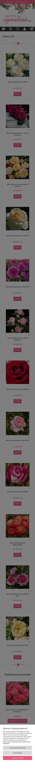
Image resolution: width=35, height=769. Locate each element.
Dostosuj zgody (17, 753)
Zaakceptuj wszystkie (17, 758)
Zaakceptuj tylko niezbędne (17, 748)
